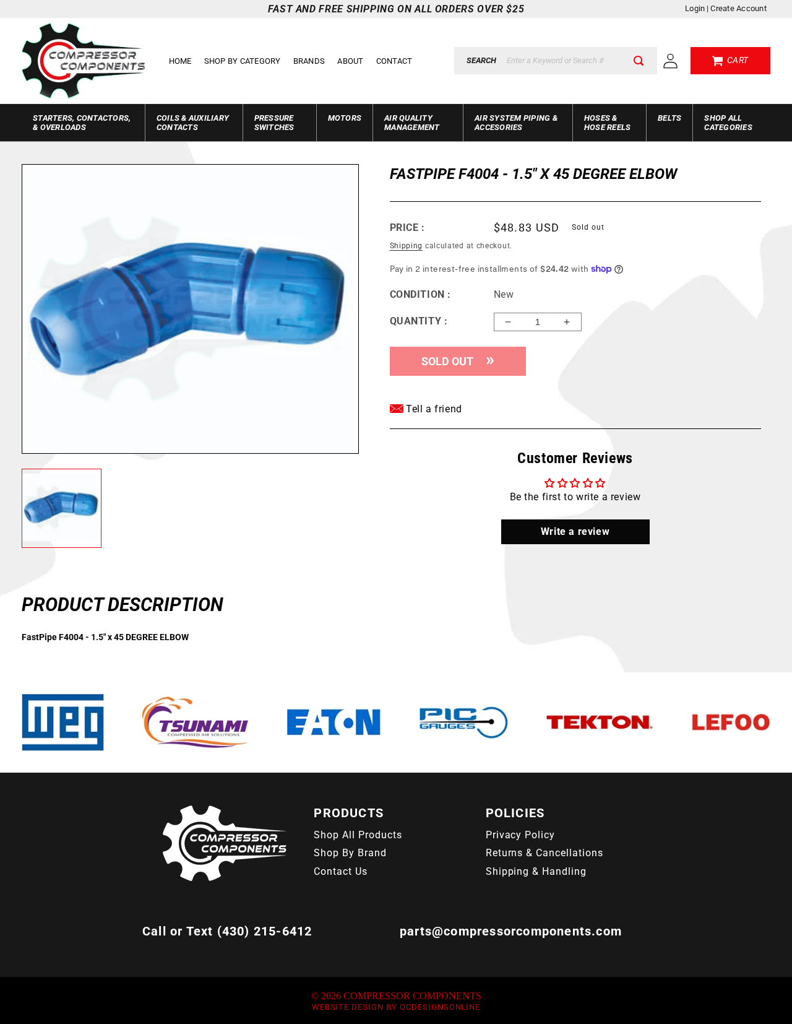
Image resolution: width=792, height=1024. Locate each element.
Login (695, 8)
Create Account (738, 8)
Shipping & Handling (536, 871)
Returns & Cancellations (544, 853)
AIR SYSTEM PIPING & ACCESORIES (516, 122)
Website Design (348, 1007)
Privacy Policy (520, 835)
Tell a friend (432, 409)
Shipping (406, 245)
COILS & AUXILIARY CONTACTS (193, 122)
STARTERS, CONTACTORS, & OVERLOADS (82, 122)
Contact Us (341, 871)
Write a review (575, 531)
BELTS (669, 118)
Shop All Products (358, 835)
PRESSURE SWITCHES (274, 122)
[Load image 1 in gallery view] (61, 509)
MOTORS (345, 118)
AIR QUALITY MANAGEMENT (412, 122)
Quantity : (419, 321)
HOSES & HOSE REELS (607, 122)
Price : (407, 227)
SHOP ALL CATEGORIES (728, 122)
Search (481, 60)
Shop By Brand (350, 853)
